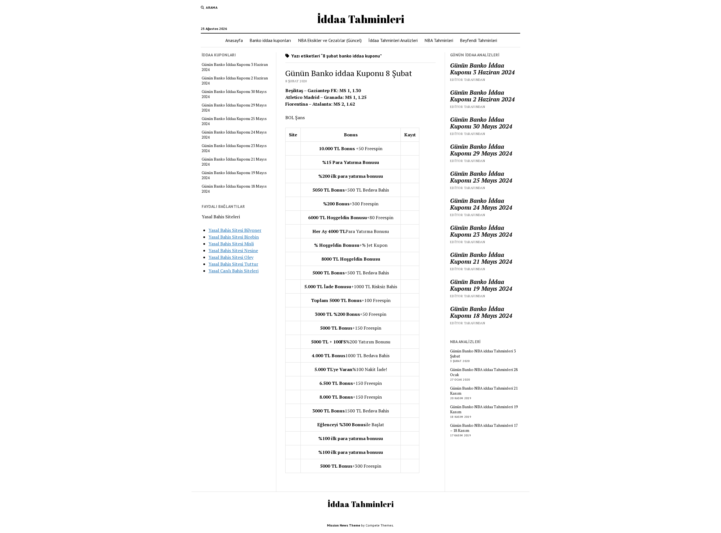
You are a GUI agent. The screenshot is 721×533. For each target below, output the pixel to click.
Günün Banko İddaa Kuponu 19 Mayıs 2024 (234, 175)
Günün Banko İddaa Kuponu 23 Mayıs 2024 (234, 148)
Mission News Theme (343, 525)
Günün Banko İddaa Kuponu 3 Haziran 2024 (235, 67)
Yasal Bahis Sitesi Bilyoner (234, 230)
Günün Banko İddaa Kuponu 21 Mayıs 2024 (234, 162)
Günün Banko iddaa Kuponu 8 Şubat (348, 73)
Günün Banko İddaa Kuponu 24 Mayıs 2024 (234, 135)
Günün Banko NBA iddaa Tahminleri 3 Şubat (483, 353)
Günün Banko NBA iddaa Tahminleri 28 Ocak (484, 372)
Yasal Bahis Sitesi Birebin (233, 237)
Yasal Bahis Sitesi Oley (230, 257)
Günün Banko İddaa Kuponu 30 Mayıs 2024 (234, 94)
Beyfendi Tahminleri (478, 40)
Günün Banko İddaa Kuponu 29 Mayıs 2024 (234, 108)
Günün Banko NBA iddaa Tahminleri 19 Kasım (484, 409)
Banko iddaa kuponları (270, 40)
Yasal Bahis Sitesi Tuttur (233, 264)
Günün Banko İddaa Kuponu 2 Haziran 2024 (235, 80)
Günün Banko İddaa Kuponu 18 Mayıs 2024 (234, 189)
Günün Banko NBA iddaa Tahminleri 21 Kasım (484, 391)
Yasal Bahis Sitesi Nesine (233, 250)
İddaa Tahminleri (360, 19)
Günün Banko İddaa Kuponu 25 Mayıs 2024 (234, 121)
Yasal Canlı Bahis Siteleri (233, 271)
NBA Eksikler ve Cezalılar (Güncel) (330, 40)
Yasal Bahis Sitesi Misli (231, 244)
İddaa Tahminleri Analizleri (393, 40)
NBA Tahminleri (438, 40)
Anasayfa (234, 40)
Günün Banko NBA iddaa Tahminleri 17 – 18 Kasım (484, 428)
